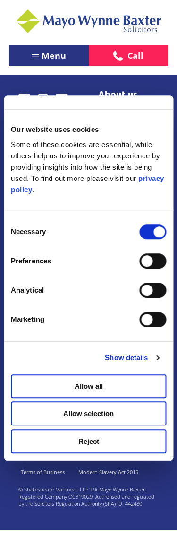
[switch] (152, 261)
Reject (88, 441)
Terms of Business (43, 471)
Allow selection (88, 413)
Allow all (89, 386)
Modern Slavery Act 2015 (108, 471)
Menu (54, 55)
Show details (126, 357)
